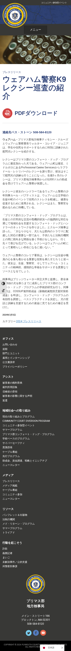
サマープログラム (12, 429)
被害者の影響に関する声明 (17, 396)
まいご (6, 557)
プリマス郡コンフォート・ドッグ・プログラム (28, 434)
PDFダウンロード (35, 113)
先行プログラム (11, 456)
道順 (4, 349)
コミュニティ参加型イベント (54, 2)
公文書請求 (8, 362)
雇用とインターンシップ (16, 358)
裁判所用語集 (9, 387)
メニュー (35, 29)
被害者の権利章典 (12, 382)
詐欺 (4, 548)
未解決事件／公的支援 (14, 562)
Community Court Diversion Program (26, 421)
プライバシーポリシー (14, 366)
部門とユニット (11, 353)
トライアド (8, 532)
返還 (4, 400)
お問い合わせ (9, 344)
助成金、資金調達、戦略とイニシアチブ (24, 460)
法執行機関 (8, 519)
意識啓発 (7, 447)
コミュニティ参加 (12, 494)
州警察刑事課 (9, 566)
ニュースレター (11, 465)
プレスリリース (11, 72)
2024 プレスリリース (28, 321)
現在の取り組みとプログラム (18, 416)
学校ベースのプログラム (16, 438)
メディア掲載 (9, 485)
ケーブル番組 (9, 452)
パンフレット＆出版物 (14, 515)
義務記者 (7, 553)
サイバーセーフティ (13, 443)
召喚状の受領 (9, 391)
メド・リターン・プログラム (18, 523)
